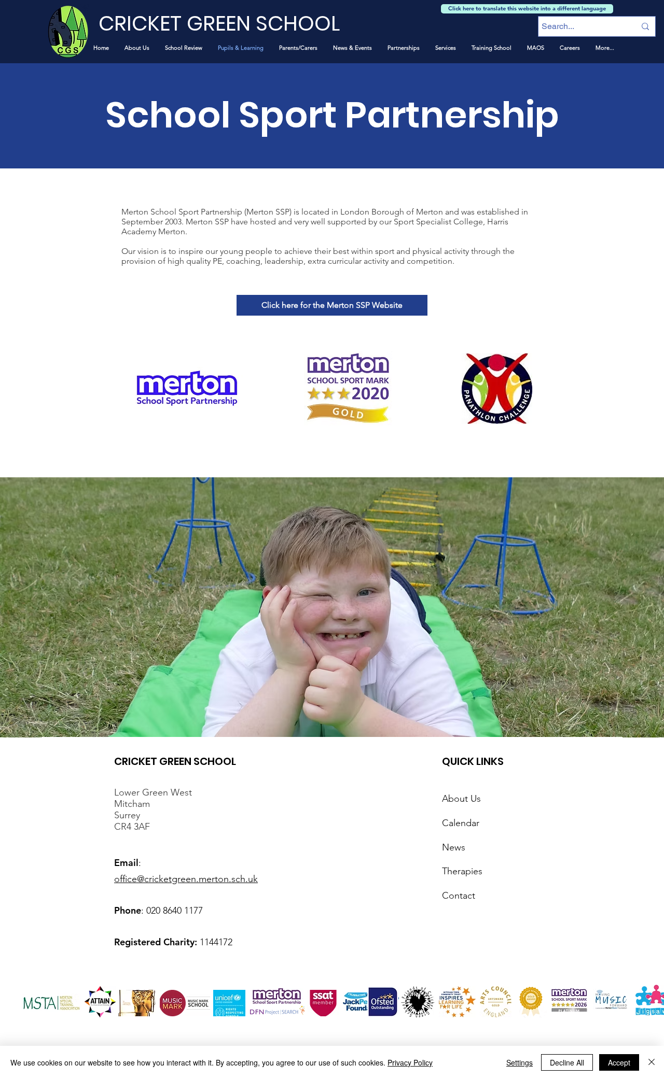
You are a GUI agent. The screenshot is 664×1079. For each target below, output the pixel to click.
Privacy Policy (410, 1062)
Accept (619, 1062)
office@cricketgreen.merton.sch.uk (186, 879)
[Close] (651, 1062)
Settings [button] (519, 1062)
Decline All (567, 1062)
